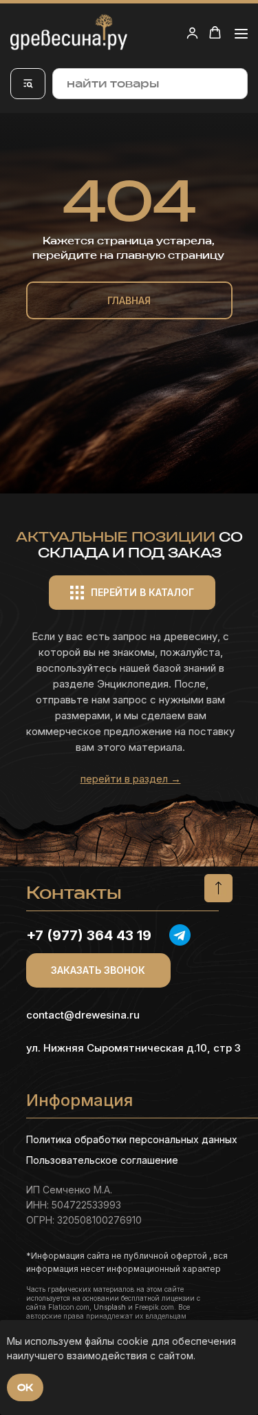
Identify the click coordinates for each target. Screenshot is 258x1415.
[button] (192, 32)
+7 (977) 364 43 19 (88, 935)
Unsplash (110, 1307)
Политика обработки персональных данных (131, 1139)
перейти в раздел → (130, 778)
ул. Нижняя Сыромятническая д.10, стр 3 (133, 1047)
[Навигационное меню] (241, 33)
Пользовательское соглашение (102, 1160)
